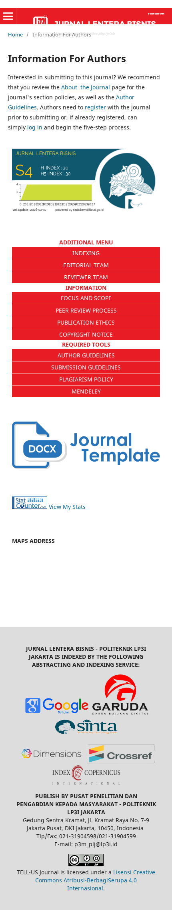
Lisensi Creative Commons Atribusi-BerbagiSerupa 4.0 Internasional (95, 880)
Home (15, 34)
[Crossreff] (120, 761)
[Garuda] (121, 713)
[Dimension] (51, 761)
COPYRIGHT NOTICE (86, 334)
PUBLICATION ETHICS (86, 322)
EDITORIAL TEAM (86, 265)
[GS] (56, 713)
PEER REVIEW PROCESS (86, 310)
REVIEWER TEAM (86, 277)
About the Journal (85, 87)
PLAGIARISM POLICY (86, 379)
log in (34, 127)
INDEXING (86, 253)
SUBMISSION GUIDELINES (86, 367)
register (96, 107)
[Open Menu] (8, 16)
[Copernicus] (86, 782)
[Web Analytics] (29, 506)
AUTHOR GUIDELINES (86, 355)
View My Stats (67, 506)
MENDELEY (86, 391)
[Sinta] (86, 734)
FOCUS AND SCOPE (86, 298)
